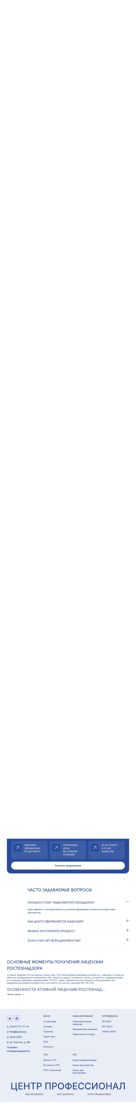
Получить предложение (68, 865)
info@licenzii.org (18, 1031)
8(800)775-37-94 (19, 1026)
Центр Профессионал (68, 1086)
